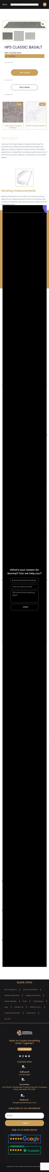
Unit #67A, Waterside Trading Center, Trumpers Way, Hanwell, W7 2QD (24, 1088)
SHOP (25, 1001)
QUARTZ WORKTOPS (30, 990)
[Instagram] (23, 1056)
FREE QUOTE (30, 1013)
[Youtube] (26, 1056)
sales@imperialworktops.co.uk (24, 1103)
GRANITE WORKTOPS (11, 995)
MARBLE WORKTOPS (33, 995)
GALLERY (7, 1019)
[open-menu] (44, 4)
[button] (43, 24)
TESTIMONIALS (38, 1001)
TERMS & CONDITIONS (12, 1013)
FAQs (6, 1007)
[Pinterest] (29, 1056)
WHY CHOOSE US (10, 990)
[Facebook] (20, 1056)
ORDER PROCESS (10, 1001)
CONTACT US (18, 1007)
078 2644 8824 (24, 1075)
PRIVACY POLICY (35, 1007)
